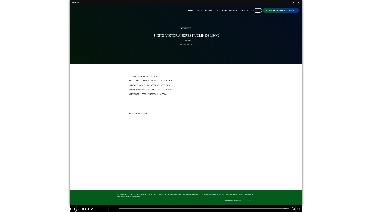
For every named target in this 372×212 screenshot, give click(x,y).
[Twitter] (295, 2)
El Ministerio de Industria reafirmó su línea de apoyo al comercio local (228, 84)
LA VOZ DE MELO (142, 113)
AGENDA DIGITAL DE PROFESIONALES (280, 10)
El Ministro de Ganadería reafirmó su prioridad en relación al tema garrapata (229, 123)
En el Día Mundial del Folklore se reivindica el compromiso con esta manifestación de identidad (229, 94)
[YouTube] (293, 2)
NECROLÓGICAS (186, 29)
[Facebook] (298, 2)
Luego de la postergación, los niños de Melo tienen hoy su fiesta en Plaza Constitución (228, 104)
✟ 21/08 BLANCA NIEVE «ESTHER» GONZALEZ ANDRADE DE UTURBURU (186, 163)
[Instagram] (251, 201)
